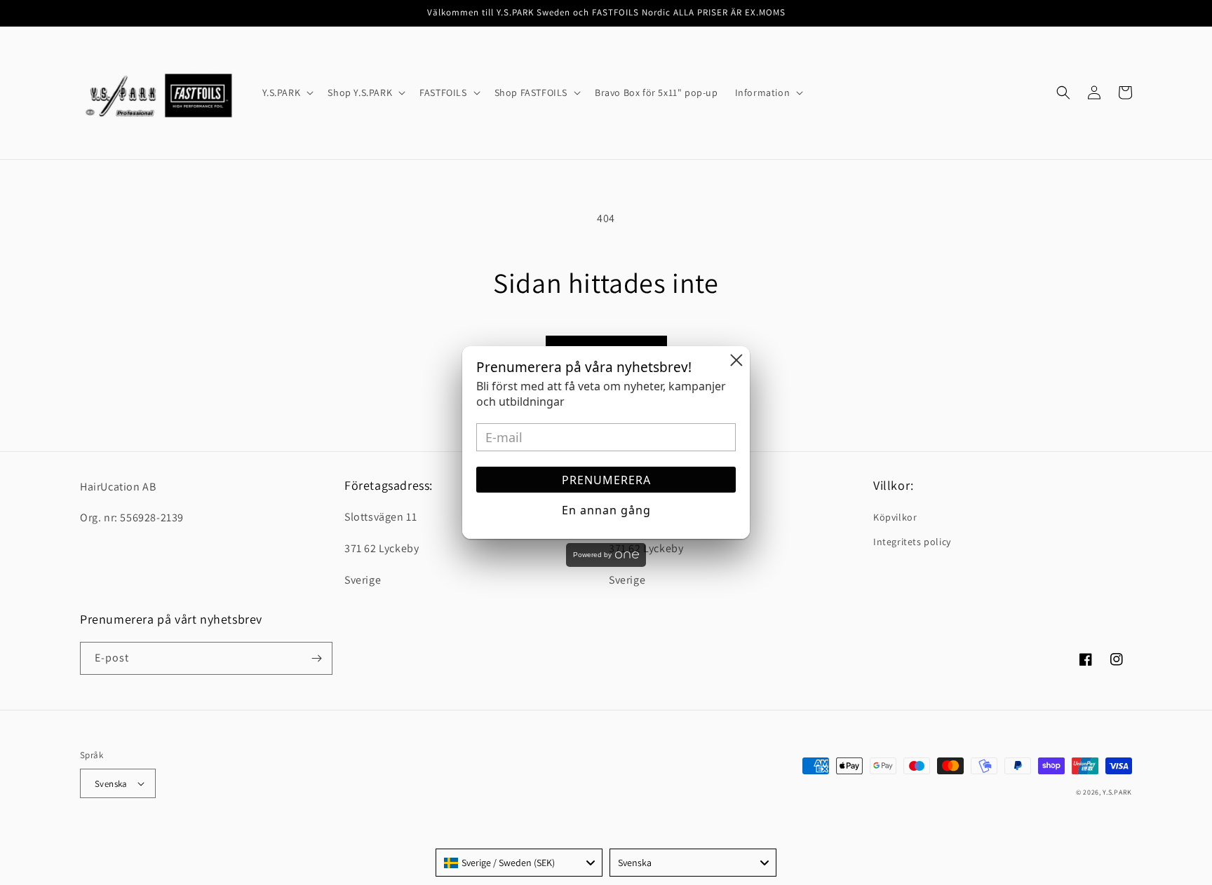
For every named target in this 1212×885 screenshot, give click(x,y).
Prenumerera (606, 480)
